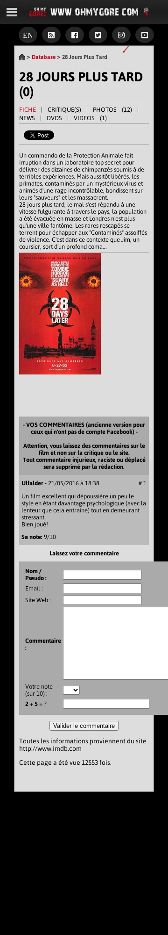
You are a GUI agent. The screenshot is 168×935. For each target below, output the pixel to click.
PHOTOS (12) (112, 109)
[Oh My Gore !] (22, 57)
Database (44, 57)
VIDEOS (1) (90, 118)
